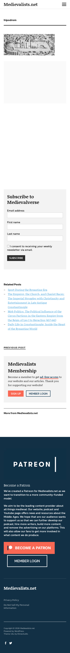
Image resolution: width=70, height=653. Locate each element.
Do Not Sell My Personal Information (16, 606)
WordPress (19, 631)
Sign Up (16, 394)
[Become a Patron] (29, 553)
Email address (15, 211)
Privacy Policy (11, 600)
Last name (13, 234)
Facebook (5, 642)
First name (13, 222)
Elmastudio (23, 633)
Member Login (38, 394)
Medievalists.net (21, 4)
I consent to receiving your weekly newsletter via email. (29, 248)
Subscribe (16, 258)
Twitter (11, 642)
